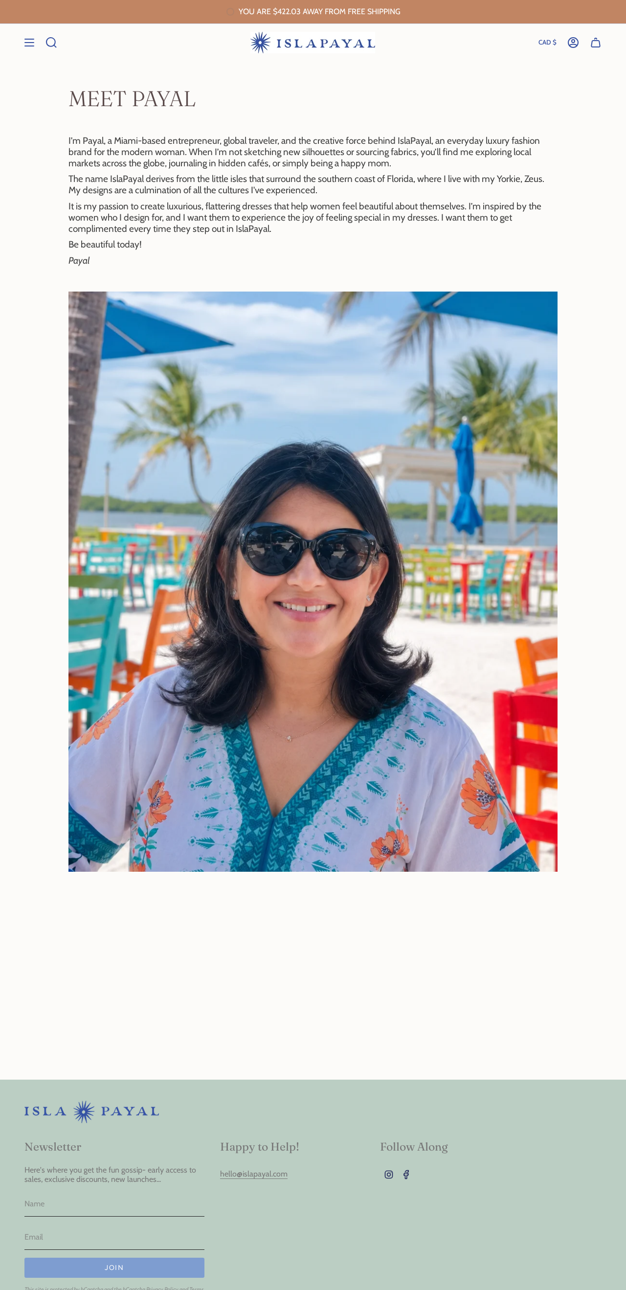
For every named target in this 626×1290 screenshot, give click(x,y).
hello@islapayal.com (254, 1173)
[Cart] (595, 42)
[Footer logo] (91, 1112)
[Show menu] (29, 42)
